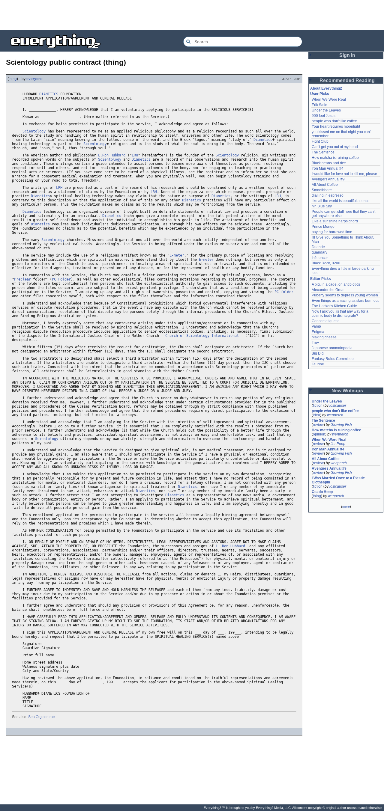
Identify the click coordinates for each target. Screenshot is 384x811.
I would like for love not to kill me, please (344, 174)
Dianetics (263, 140)
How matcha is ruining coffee (335, 158)
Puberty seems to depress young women (345, 295)
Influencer (320, 258)
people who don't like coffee (334, 121)
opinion (319, 434)
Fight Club (320, 141)
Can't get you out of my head (335, 147)
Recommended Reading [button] (347, 80)
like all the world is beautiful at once (341, 201)
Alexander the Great (328, 290)
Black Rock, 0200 (326, 263)
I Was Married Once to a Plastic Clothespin (339, 480)
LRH (135, 155)
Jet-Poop (338, 444)
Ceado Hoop (322, 492)
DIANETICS (48, 94)
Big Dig (318, 353)
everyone (34, 79)
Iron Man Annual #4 (328, 168)
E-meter (177, 255)
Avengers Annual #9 (328, 179)
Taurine (318, 364)
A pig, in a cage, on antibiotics (336, 284)
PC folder (283, 292)
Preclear (22, 279)
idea (316, 415)
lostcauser (337, 405)
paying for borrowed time (332, 232)
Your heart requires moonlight (336, 126)
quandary (319, 252)
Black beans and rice (329, 163)
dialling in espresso (328, 195)
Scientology (34, 131)
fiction (317, 405)
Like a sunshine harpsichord (335, 221)
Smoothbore (322, 190)
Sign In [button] (347, 55)
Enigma (318, 332)
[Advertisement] (192, 14)
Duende (318, 247)
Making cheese (324, 337)
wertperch (335, 415)
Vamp (316, 326)
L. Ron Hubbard (230, 546)
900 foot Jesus (323, 116)
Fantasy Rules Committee (333, 359)
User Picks (319, 94)
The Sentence (323, 152)
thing (13, 79)
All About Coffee (325, 185)
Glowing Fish (341, 425)
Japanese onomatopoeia (332, 348)
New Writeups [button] (347, 390)
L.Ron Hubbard (111, 155)
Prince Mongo (323, 226)
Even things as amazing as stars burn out (345, 301)
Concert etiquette (326, 321)
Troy (315, 342)
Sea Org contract (42, 717)
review (318, 425)
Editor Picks (320, 279)
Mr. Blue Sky (322, 206)
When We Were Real (329, 99)
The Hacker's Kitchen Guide (334, 306)
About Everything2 (326, 88)
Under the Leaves (326, 110)
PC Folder (61, 279)
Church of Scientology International (202, 336)
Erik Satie (319, 105)
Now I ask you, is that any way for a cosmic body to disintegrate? (340, 313)
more (346, 506)
